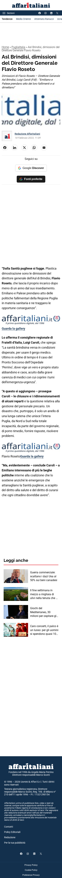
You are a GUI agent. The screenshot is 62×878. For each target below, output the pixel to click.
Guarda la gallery (13, 328)
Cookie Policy (31, 870)
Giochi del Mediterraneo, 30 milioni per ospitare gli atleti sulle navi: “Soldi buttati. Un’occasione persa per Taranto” (43, 612)
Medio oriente (23, 19)
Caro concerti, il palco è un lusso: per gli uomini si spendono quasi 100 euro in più (44, 630)
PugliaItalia (18, 47)
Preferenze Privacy (31, 875)
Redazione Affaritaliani (27, 133)
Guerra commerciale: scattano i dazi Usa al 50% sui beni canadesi (43, 576)
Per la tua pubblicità (14, 842)
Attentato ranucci (44, 19)
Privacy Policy (31, 865)
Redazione (9, 837)
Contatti (8, 826)
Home (5, 47)
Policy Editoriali (12, 832)
